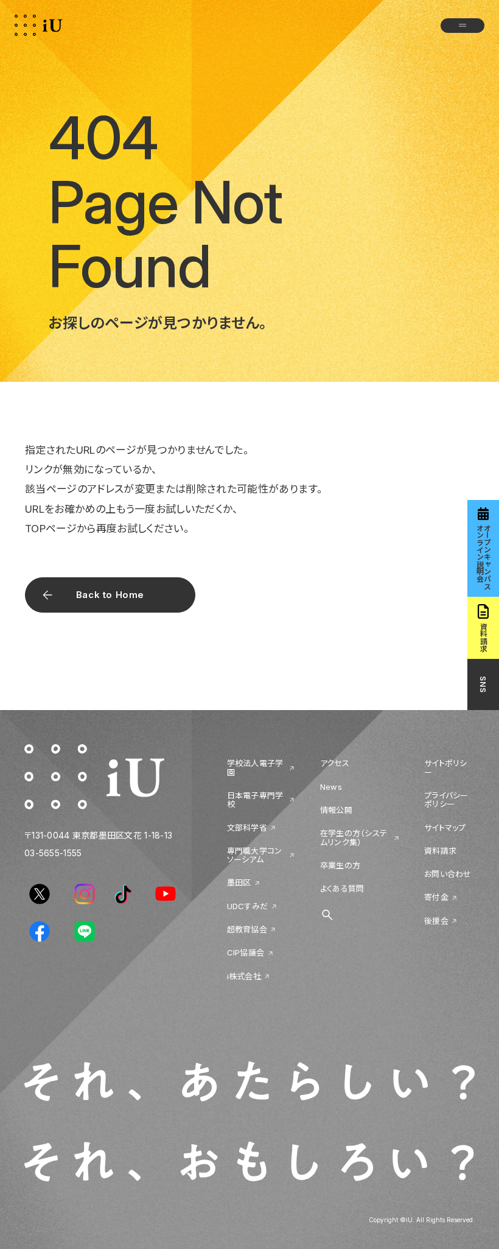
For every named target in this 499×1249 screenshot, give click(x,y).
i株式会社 (244, 976)
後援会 (436, 921)
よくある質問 (342, 888)
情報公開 (336, 810)
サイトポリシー (445, 767)
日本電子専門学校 (255, 800)
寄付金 (436, 897)
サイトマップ (445, 827)
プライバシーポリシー (446, 800)
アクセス (334, 763)
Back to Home (110, 594)
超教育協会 (247, 929)
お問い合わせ (448, 874)
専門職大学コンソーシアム (254, 855)
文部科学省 (247, 827)
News (331, 787)
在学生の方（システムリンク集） (353, 837)
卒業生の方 (340, 865)
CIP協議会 (246, 952)
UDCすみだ (247, 906)
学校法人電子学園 (255, 767)
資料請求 (440, 850)
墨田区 (239, 882)
